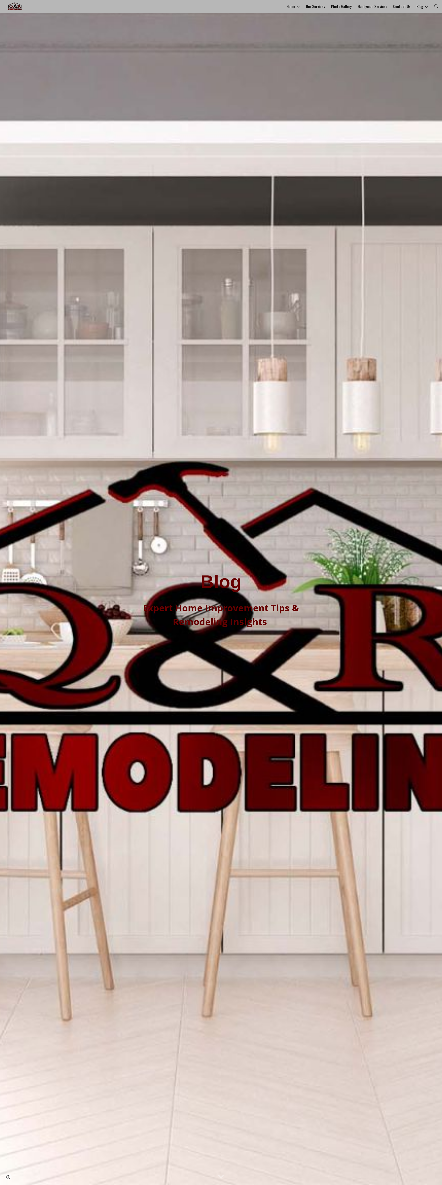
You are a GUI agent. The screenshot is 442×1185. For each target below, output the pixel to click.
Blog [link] (419, 6)
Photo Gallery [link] (341, 6)
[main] (221, 582)
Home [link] (291, 6)
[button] (436, 6)
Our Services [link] (315, 6)
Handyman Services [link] (372, 6)
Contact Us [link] (401, 6)
